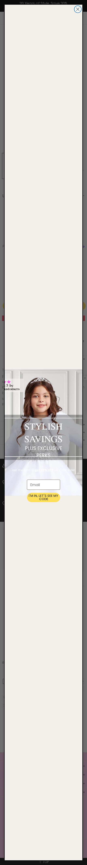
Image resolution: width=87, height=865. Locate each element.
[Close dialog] (77, 9)
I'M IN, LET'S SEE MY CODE (43, 497)
